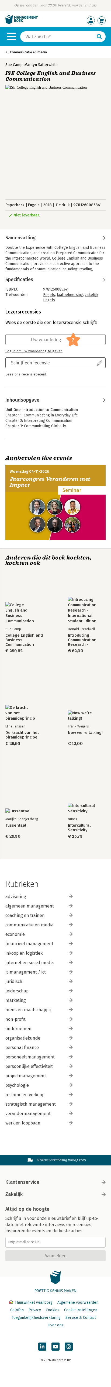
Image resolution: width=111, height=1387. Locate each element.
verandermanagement (28, 1113)
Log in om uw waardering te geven (34, 351)
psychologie (17, 1085)
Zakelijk (14, 1194)
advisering (15, 896)
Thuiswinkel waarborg (33, 1302)
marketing (15, 1000)
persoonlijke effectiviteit (29, 1066)
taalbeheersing (70, 294)
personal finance (22, 1047)
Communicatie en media (28, 52)
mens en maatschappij (28, 1009)
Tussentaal (15, 825)
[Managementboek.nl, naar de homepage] (21, 23)
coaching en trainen (25, 915)
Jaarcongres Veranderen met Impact (50, 482)
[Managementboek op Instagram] (69, 1347)
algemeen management (29, 906)
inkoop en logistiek (24, 953)
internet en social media (29, 962)
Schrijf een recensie (30, 362)
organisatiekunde (22, 1038)
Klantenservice (22, 1182)
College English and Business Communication (24, 640)
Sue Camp (14, 65)
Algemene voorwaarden (77, 1302)
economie (15, 934)
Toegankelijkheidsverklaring (36, 1317)
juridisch (13, 981)
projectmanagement (25, 1075)
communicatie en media (29, 924)
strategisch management (30, 1104)
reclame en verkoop (24, 1094)
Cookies (52, 1310)
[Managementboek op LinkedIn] (42, 1347)
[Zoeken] (99, 36)
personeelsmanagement (30, 1057)
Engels (49, 294)
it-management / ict (25, 972)
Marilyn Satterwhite (41, 65)
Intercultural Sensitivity (79, 827)
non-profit (15, 1019)
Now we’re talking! (85, 732)
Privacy (35, 1310)
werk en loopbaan (22, 1123)
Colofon (17, 1310)
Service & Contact (80, 1317)
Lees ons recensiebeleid (25, 374)
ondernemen (18, 1028)
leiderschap (17, 990)
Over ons (55, 1325)
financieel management (29, 943)
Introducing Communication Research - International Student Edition (82, 640)
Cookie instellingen (80, 1310)
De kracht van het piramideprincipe (22, 735)
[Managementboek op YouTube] (55, 1347)
